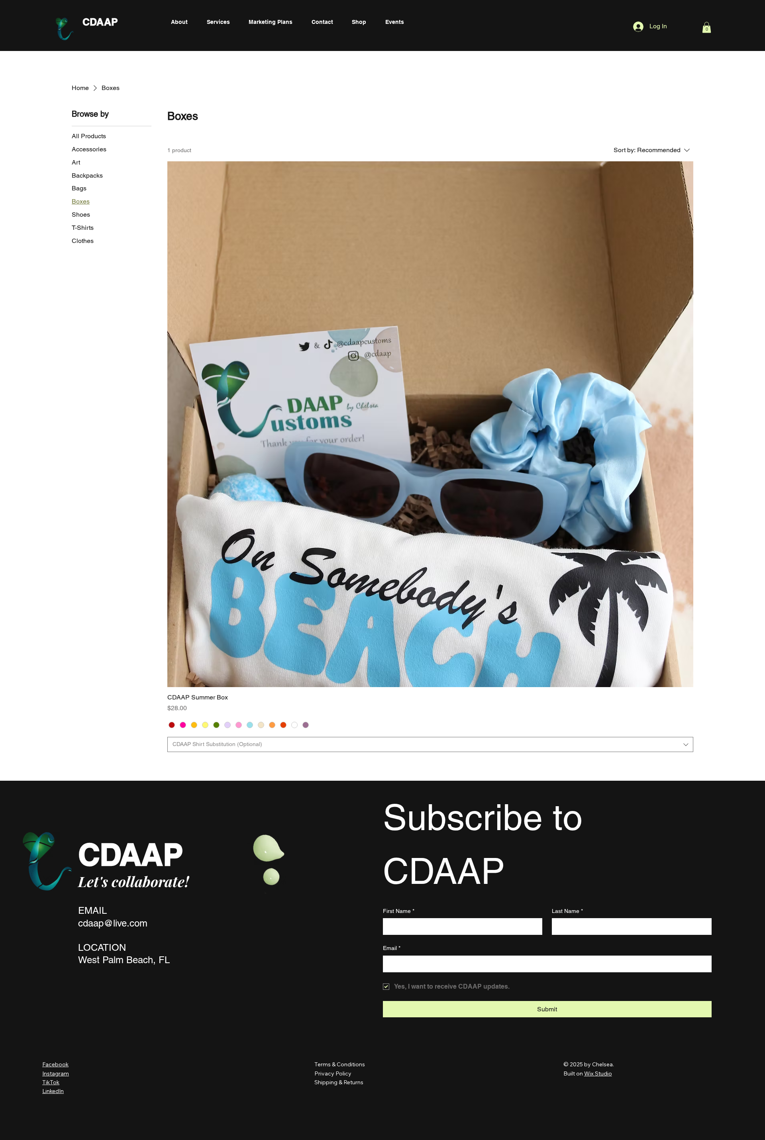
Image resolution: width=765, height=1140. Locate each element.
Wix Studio (598, 1073)
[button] (706, 27)
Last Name (567, 911)
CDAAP (100, 22)
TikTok (50, 1082)
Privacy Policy (333, 1073)
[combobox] (430, 744)
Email (391, 948)
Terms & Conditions (339, 1064)
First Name (398, 911)
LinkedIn (53, 1091)
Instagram (55, 1073)
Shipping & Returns (338, 1082)
